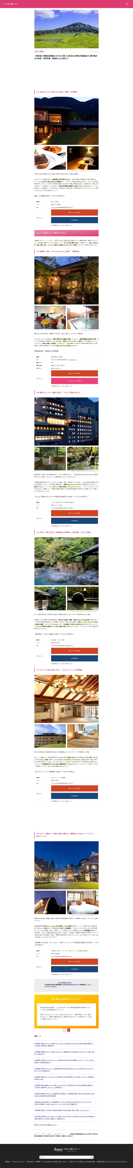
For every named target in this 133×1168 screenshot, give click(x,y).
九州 (36, 51)
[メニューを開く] (126, 4)
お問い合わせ (30, 1161)
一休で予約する (74, 220)
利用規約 (38, 1161)
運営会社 (7, 1161)
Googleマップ (73, 359)
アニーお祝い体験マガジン (11, 4)
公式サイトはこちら (56, 368)
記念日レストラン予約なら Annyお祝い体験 (82, 1161)
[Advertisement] (49, 74)
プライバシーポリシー (18, 1161)
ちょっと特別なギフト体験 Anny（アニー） (55, 1161)
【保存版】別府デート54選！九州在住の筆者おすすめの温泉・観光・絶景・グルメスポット (61, 1110)
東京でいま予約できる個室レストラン (45, 1125)
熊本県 (41, 51)
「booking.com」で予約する (74, 380)
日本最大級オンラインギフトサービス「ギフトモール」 (112, 1161)
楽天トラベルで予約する (74, 212)
